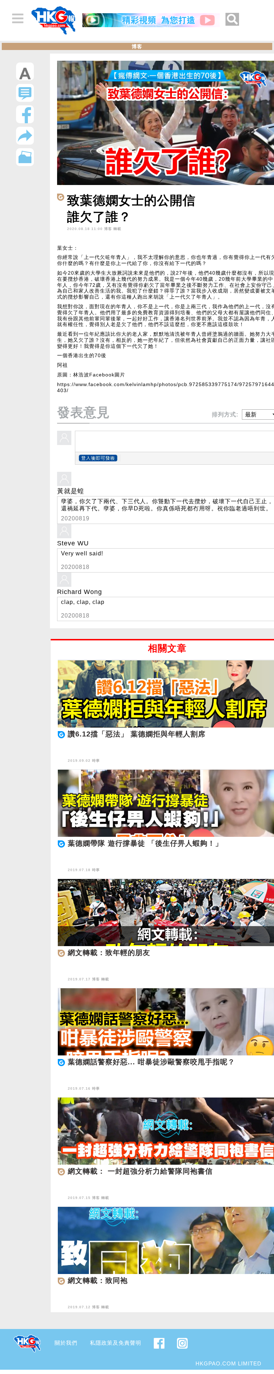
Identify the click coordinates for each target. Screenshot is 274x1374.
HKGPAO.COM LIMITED (229, 1363)
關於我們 (66, 1343)
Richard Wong (79, 591)
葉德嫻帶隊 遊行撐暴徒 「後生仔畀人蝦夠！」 (145, 843)
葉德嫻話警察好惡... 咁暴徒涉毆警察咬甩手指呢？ (151, 1062)
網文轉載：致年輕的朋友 (109, 952)
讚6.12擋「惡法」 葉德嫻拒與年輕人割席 (137, 734)
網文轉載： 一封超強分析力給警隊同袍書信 (140, 1171)
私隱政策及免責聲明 (115, 1343)
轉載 (117, 229)
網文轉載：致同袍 (98, 1280)
